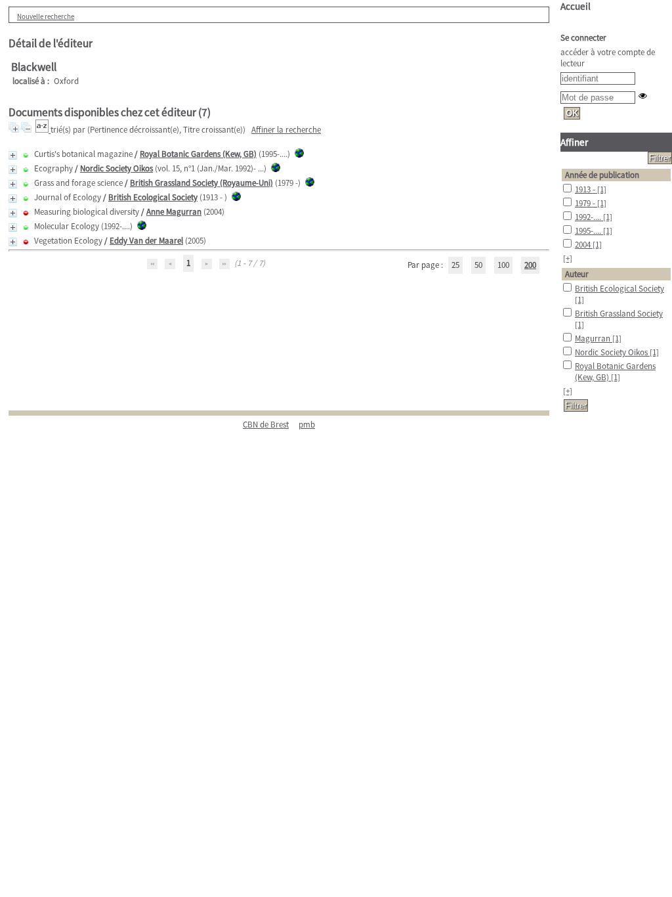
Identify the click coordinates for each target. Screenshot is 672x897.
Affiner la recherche (286, 129)
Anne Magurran (173, 211)
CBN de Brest (266, 424)
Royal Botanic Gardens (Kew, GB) (198, 154)
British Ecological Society (153, 197)
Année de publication (602, 175)
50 (478, 265)
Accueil (575, 6)
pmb (307, 424)
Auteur (577, 274)
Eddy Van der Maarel (146, 240)
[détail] (13, 155)
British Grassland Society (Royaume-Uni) (201, 182)
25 (455, 265)
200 (530, 265)
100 (503, 265)
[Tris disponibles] (43, 129)
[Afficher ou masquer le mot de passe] (643, 95)
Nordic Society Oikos (116, 168)
